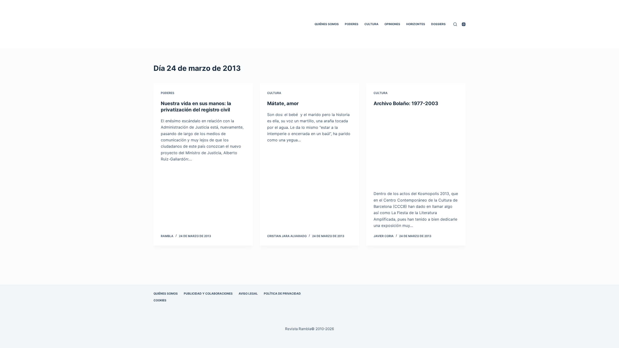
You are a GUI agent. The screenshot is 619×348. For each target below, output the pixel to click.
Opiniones (392, 24)
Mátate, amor (283, 103)
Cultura (371, 24)
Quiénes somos (327, 24)
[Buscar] (455, 24)
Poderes (351, 24)
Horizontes (415, 24)
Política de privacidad (282, 293)
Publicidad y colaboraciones (208, 293)
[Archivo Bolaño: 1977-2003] (415, 148)
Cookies (160, 300)
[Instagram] (463, 24)
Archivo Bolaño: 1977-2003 (406, 103)
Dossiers (438, 24)
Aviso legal (248, 293)
